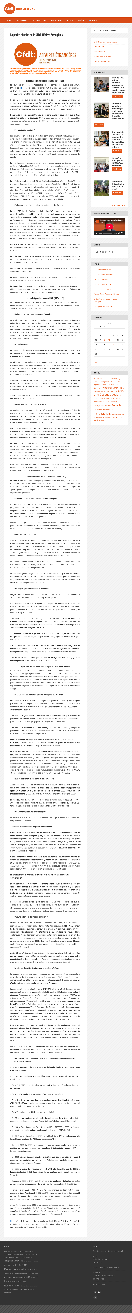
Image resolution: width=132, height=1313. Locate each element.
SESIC (113, 417)
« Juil (96, 362)
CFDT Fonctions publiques (103, 275)
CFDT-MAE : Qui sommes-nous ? (105, 42)
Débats (96, 398)
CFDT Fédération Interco (103, 270)
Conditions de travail (101, 391)
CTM (96, 395)
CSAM (119, 391)
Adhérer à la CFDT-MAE (102, 56)
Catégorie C (118, 388)
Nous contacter (99, 52)
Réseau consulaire (119, 414)
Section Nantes (107, 417)
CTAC (122, 391)
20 (109, 345)
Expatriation (102, 398)
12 (104, 340)
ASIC (112, 385)
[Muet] (119, 233)
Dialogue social (109, 394)
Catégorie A (98, 388)
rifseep (114, 410)
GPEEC (113, 398)
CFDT (9, 8)
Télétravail (102, 420)
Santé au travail (98, 417)
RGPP (109, 410)
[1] (21, 88)
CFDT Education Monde (102, 284)
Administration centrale (103, 378)
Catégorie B (108, 388)
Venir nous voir (99, 1284)
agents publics (117, 381)
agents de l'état (108, 382)
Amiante (108, 384)
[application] (109, 226)
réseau (112, 414)
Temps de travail (28, 1289)
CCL (95, 391)
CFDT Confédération (101, 279)
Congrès (109, 391)
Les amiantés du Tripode (102, 289)
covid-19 (114, 391)
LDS (104, 402)
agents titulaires (100, 385)
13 (109, 340)
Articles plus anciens (117, 205)
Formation (107, 398)
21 (113, 345)
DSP (121, 395)
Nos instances (99, 47)
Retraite (104, 410)
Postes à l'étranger (10, 1277)
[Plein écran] (122, 233)
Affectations (113, 379)
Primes (102, 405)
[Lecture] (96, 233)
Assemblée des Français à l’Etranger (107, 294)
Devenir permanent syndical (104, 61)
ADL (95, 379)
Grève (118, 398)
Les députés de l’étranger (103, 306)
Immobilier (98, 402)
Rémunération (102, 413)
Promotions (108, 405)
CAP (116, 385)
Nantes (109, 402)
